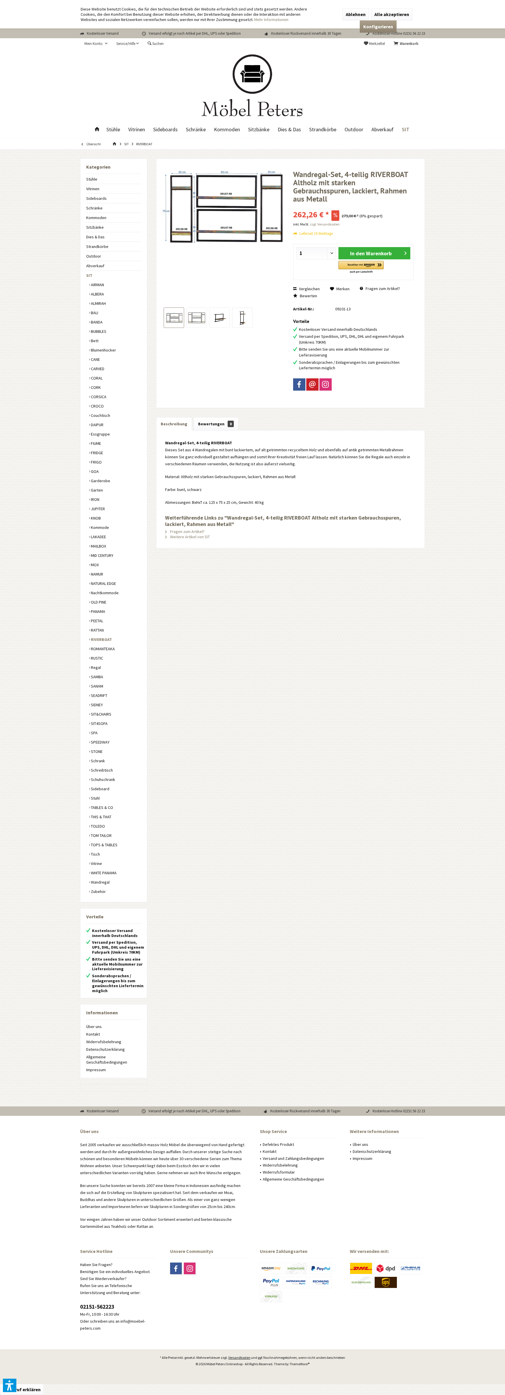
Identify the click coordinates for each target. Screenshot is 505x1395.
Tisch (95, 854)
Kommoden (96, 217)
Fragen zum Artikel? (382, 288)
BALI (94, 312)
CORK (95, 387)
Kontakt (93, 1034)
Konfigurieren (378, 26)
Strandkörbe (97, 246)
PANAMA (97, 611)
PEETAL (96, 620)
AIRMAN (97, 284)
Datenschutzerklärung (105, 1049)
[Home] (97, 129)
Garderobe (100, 480)
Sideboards (96, 198)
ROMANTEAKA (102, 648)
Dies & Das (95, 237)
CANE (95, 359)
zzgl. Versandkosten (325, 224)
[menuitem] (407, 43)
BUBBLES (98, 331)
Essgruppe (100, 434)
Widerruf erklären (22, 1389)
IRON (94, 499)
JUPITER (97, 508)
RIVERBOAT (101, 639)
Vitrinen (92, 188)
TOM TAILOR (101, 835)
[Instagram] (325, 384)
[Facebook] (299, 384)
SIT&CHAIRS (100, 714)
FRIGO (96, 462)
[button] (361, 267)
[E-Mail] (312, 384)
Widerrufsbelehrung (103, 1041)
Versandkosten (239, 1357)
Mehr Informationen (271, 19)
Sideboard (99, 788)
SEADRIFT (98, 695)
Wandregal (100, 882)
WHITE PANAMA (103, 872)
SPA (94, 732)
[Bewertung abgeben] (353, 206)
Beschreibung (174, 423)
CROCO (97, 406)
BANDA (96, 322)
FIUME (95, 443)
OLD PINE (98, 602)
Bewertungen (215, 423)
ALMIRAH (98, 303)
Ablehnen (356, 14)
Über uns (94, 1026)
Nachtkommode (104, 592)
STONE (96, 751)
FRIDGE (96, 452)
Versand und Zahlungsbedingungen (293, 1158)
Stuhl (95, 798)
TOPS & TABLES (103, 844)
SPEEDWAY (100, 742)
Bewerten (308, 295)
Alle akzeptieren (391, 14)
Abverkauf (95, 265)
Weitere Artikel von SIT (189, 536)
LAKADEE (98, 536)
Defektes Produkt (278, 1144)
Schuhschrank (102, 779)
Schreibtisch (101, 770)
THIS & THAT (100, 816)
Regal (95, 667)
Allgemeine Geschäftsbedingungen (106, 1059)
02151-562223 (97, 1306)
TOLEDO (97, 826)
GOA (94, 471)
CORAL (96, 378)
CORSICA (98, 396)
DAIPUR (96, 424)
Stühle (91, 179)
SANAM (96, 686)
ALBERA (97, 294)
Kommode (99, 527)
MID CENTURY (101, 555)
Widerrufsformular (279, 1172)
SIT (89, 275)
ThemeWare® (299, 1364)
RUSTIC (96, 658)
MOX (94, 564)
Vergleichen (309, 288)
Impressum (96, 1069)
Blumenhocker (103, 350)
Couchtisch (100, 415)
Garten (96, 490)
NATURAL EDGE (103, 583)
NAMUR (96, 574)
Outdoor (93, 256)
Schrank (97, 760)
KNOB (95, 518)
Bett (94, 340)
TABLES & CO (101, 807)
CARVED (97, 368)
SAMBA (96, 676)
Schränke (94, 208)
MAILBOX (98, 546)
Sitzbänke (95, 227)
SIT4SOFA (99, 723)
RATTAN (97, 630)
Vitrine (96, 863)
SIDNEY (96, 704)
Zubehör (98, 891)
